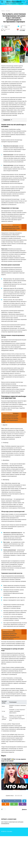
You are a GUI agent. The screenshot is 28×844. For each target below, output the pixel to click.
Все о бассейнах (14, 2)
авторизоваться (5, 823)
